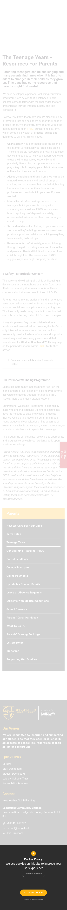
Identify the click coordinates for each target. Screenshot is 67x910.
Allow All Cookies (33, 892)
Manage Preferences (33, 900)
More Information (33, 874)
